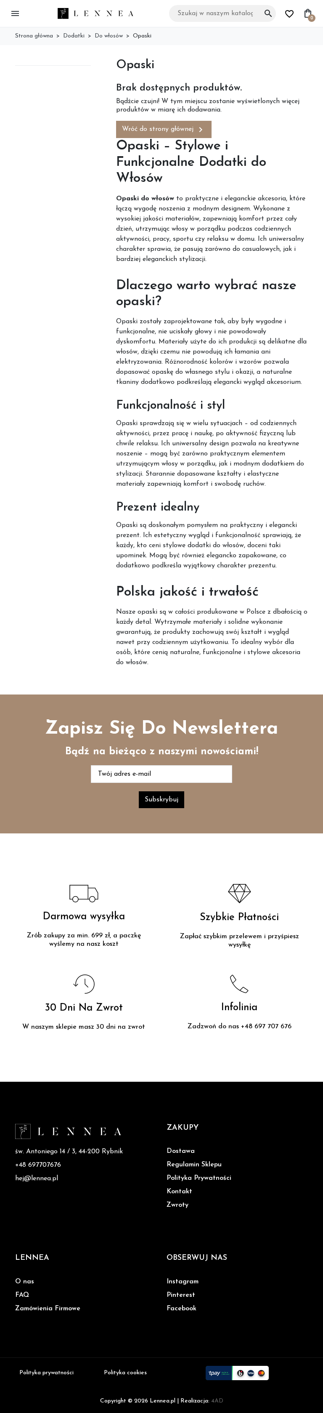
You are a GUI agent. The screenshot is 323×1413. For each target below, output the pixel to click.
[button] (16, 13)
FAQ (22, 1295)
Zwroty (177, 1205)
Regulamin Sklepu (194, 1164)
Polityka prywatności (46, 1373)
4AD (217, 1401)
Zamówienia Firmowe (47, 1308)
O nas (24, 1281)
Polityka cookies (125, 1373)
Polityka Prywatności (199, 1178)
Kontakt (179, 1191)
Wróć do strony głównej (164, 130)
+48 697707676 (38, 1165)
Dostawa (181, 1151)
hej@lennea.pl (36, 1178)
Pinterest (181, 1295)
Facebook (181, 1308)
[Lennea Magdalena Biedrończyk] (95, 13)
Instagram (183, 1281)
